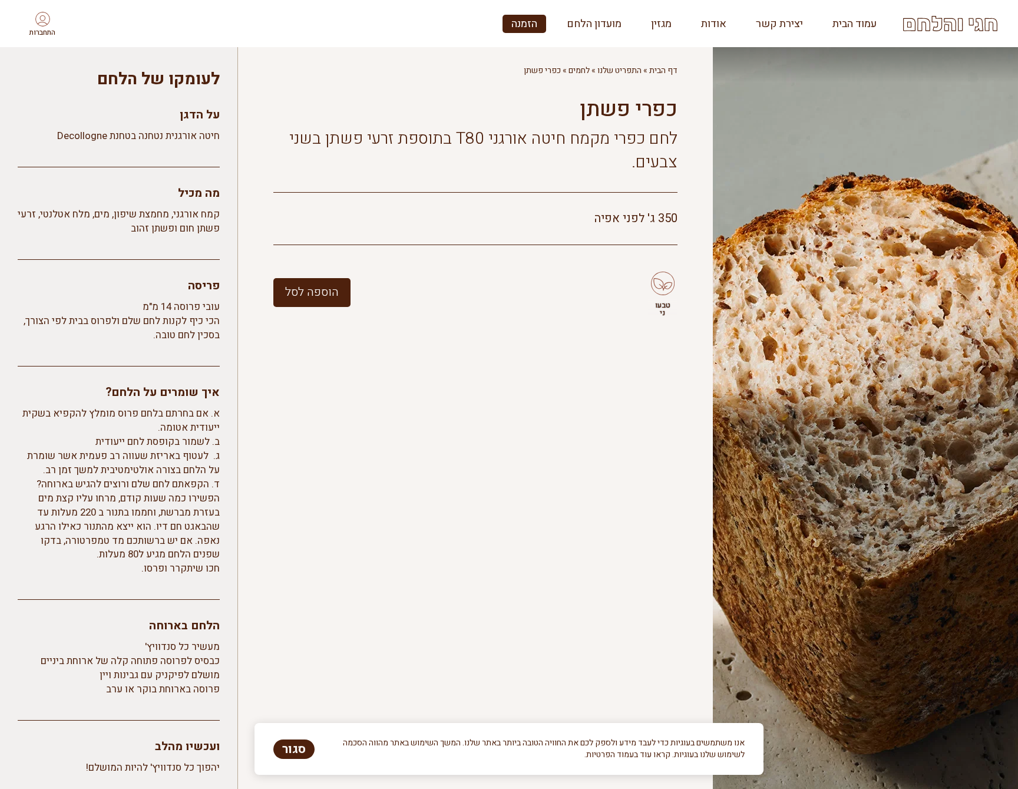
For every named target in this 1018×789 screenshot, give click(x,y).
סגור (294, 749)
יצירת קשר (779, 24)
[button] (42, 23)
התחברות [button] (42, 32)
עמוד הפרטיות (610, 754)
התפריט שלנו (619, 70)
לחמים (579, 70)
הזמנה (524, 24)
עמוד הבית (854, 24)
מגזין (661, 24)
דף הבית (663, 70)
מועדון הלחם (594, 24)
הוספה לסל (312, 292)
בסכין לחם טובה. (186, 335)
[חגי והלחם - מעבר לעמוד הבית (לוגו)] (950, 23)
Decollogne (82, 135)
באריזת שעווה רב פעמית (130, 455)
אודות (713, 24)
